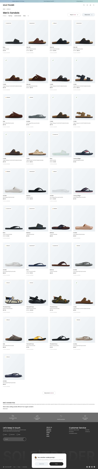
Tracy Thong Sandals (7, 234)
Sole (4, 121)
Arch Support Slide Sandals (8, 197)
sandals (9, 9)
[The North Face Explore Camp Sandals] (61, 293)
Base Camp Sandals (30, 345)
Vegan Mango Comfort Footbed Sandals (58, 86)
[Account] (87, 5)
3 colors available (29, 52)
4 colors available (6, 275)
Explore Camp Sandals (7, 308)
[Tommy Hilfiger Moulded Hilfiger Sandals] (84, 144)
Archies (28, 121)
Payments (87, 429)
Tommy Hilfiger (77, 158)
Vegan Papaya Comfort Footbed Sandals (82, 86)
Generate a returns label (74, 429)
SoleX (48, 432)
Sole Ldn (28, 47)
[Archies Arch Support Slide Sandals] (84, 218)
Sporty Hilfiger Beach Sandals (79, 197)
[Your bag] (90, 5)
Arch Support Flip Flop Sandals (9, 271)
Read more (5, 408)
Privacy (19, 466)
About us (49, 427)
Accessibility (25, 466)
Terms (14, 466)
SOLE (47, 436)
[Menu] (93, 5)
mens (4, 9)
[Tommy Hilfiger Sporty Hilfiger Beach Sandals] (84, 181)
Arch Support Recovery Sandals (32, 123)
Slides (24, 15)
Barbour (28, 195)
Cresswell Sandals (30, 234)
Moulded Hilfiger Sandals (78, 160)
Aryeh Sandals (6, 49)
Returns (48, 431)
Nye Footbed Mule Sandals (31, 86)
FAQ (47, 434)
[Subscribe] (24, 439)
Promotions (71, 431)
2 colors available (6, 52)
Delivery (48, 429)
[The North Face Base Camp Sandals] (37, 330)
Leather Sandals (17, 15)
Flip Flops (10, 15)
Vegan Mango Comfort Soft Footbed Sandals (12, 86)
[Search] (84, 5)
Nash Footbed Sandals (31, 49)
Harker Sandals (29, 197)
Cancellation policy (73, 433)
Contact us (87, 431)
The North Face (6, 307)
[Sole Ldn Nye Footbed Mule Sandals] (37, 70)
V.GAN (4, 84)
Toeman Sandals (53, 234)
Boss (4, 47)
